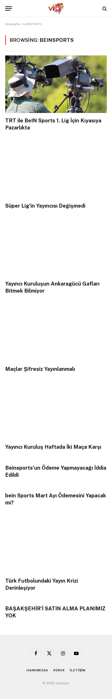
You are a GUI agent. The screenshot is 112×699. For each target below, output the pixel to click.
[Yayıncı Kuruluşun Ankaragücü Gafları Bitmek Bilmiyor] (56, 247)
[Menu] (8, 8)
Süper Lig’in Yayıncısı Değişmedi (45, 206)
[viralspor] (56, 8)
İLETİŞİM (77, 670)
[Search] (104, 8)
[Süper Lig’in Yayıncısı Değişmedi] (56, 169)
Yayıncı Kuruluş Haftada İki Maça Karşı (53, 447)
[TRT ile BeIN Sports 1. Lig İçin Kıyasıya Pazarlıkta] (56, 84)
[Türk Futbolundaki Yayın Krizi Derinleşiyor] (56, 544)
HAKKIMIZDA (37, 670)
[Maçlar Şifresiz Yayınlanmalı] (56, 332)
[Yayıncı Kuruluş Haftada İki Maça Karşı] (56, 410)
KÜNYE (59, 670)
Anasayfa (12, 24)
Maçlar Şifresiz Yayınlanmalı (40, 369)
